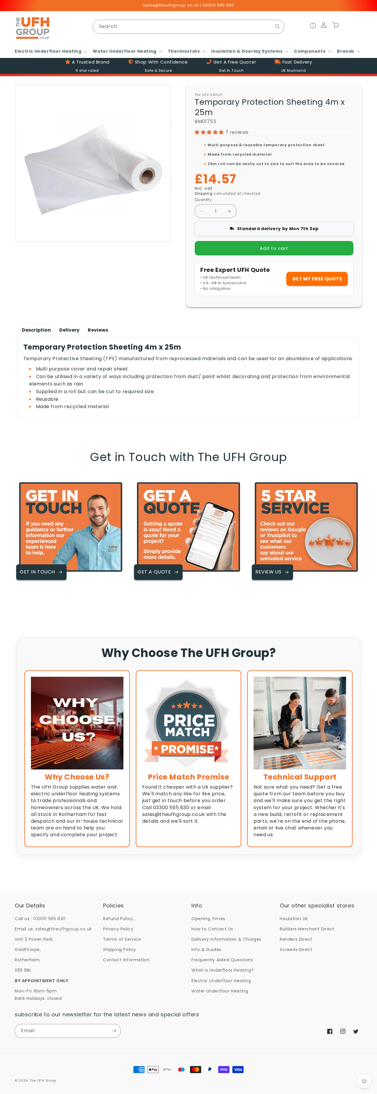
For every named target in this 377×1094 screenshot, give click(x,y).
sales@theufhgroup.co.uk (63, 929)
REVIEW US (268, 571)
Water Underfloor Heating (219, 991)
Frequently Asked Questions (222, 960)
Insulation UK (294, 919)
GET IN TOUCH (37, 571)
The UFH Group (42, 1080)
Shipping (204, 193)
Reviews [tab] (98, 330)
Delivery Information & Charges (226, 939)
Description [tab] (36, 330)
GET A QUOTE (154, 571)
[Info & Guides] (313, 26)
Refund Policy (118, 919)
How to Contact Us (212, 929)
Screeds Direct (296, 949)
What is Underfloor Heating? (222, 970)
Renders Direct (296, 939)
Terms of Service (122, 939)
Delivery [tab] (69, 330)
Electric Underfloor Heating (221, 981)
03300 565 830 (49, 919)
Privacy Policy (118, 929)
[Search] (277, 26)
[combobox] (188, 26)
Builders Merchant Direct (307, 929)
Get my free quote (317, 278)
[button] (50, 51)
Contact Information (126, 960)
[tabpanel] (188, 376)
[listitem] (77, 758)
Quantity (203, 199)
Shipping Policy (119, 949)
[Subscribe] (114, 1031)
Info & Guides (206, 949)
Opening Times (208, 919)
